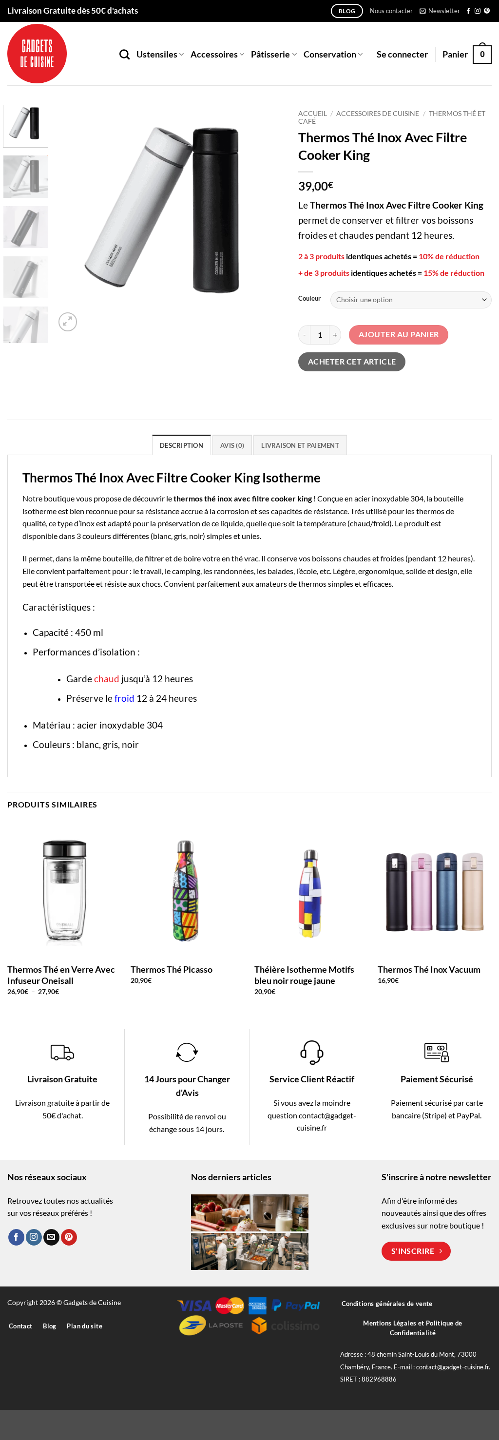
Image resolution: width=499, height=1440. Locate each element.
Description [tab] (181, 445)
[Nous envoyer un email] (51, 1237)
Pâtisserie (270, 54)
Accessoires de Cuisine (377, 113)
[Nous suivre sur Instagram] (477, 11)
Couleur (309, 298)
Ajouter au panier (399, 334)
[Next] (267, 219)
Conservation (330, 54)
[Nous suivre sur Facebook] (468, 11)
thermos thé (194, 498)
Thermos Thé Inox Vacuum (429, 969)
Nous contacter (391, 11)
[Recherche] (124, 54)
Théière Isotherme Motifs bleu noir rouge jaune (304, 975)
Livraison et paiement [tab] (300, 445)
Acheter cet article (352, 361)
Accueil (312, 113)
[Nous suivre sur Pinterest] (487, 11)
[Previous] (71, 219)
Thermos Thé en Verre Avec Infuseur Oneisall (61, 975)
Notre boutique (48, 498)
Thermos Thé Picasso (171, 969)
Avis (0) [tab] (232, 445)
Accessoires (214, 54)
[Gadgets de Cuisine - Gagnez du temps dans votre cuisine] (56, 53)
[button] (440, 10)
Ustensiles (156, 54)
